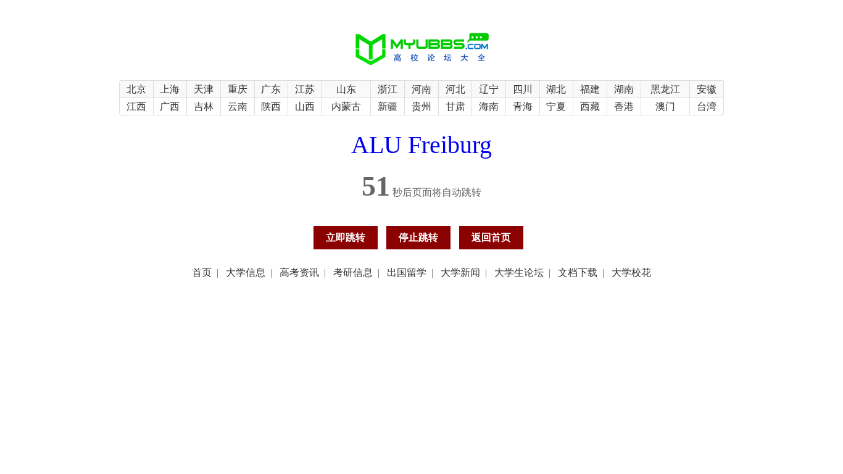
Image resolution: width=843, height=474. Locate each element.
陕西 (271, 106)
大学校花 (631, 272)
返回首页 (491, 237)
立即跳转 (345, 237)
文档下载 (577, 272)
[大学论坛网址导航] (422, 65)
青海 (523, 106)
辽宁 (489, 89)
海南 (489, 106)
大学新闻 (460, 272)
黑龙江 (665, 89)
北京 (136, 89)
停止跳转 (418, 237)
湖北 (556, 89)
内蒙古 (346, 106)
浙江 (387, 89)
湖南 (624, 89)
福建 (590, 89)
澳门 (665, 106)
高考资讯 (299, 272)
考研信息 (353, 272)
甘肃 (455, 106)
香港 (624, 106)
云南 (237, 106)
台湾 (706, 106)
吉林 (204, 106)
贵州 (421, 106)
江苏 (305, 89)
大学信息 (245, 272)
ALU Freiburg (421, 145)
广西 (170, 106)
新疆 (387, 106)
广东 (271, 89)
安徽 (706, 89)
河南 (421, 89)
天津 (204, 89)
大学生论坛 (519, 272)
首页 (202, 272)
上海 (170, 89)
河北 (455, 89)
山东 (346, 89)
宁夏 (556, 106)
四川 (523, 89)
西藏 (590, 106)
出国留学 (406, 272)
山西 (305, 106)
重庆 (237, 89)
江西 (136, 106)
